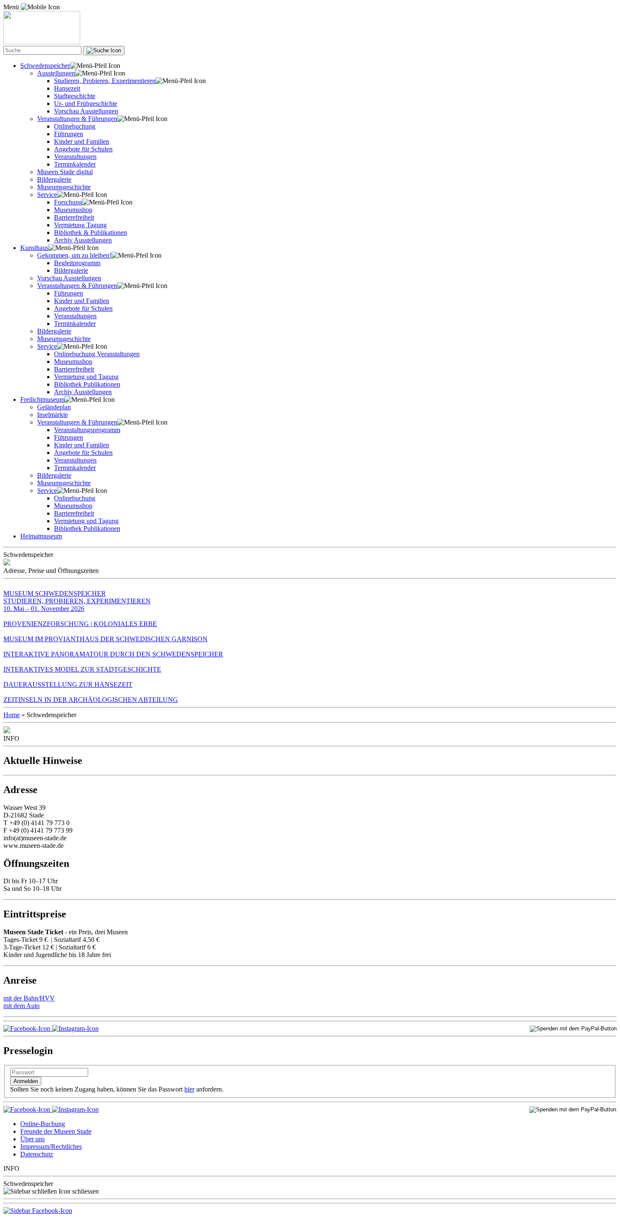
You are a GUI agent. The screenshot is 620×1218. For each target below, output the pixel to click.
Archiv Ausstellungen (83, 240)
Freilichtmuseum (42, 399)
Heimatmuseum (41, 536)
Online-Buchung (42, 1123)
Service (47, 194)
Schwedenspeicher (45, 65)
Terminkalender (75, 164)
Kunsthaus (34, 247)
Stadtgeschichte (74, 95)
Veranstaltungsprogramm (87, 429)
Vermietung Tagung (80, 225)
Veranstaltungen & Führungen (77, 118)
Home (11, 714)
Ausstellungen (56, 73)
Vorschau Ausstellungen (86, 111)
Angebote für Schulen (83, 149)
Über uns (32, 1139)
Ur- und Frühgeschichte (85, 103)
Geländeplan (54, 407)
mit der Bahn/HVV (29, 998)
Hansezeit (67, 88)
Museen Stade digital (65, 171)
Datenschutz (36, 1154)
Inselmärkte (52, 414)
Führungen (68, 133)
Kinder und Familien (81, 141)
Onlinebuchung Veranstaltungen (97, 354)
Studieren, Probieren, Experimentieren (105, 80)
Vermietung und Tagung (86, 376)
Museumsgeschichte (64, 187)
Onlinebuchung (74, 126)
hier (189, 1089)
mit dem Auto (21, 1005)
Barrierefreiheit (74, 217)
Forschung (68, 202)
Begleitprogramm (77, 262)
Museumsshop (73, 209)
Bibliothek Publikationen (87, 384)
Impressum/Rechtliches (51, 1146)
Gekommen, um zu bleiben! (74, 255)
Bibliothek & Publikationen (90, 232)
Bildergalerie (54, 179)
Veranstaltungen (75, 156)
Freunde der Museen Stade (56, 1131)
